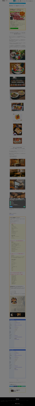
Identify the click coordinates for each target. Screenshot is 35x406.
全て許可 (24, 206)
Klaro (24, 207)
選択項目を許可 (11, 206)
